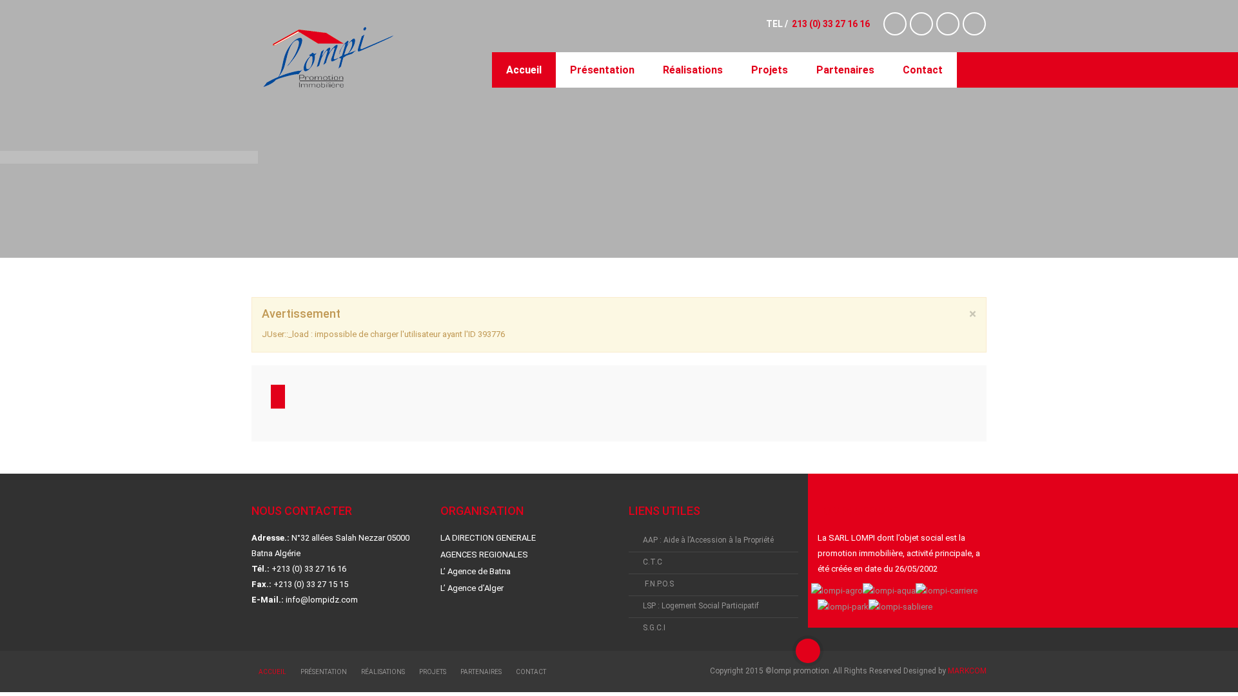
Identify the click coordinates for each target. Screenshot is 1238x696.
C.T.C (652, 561)
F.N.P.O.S (658, 583)
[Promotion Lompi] (327, 57)
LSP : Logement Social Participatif (701, 605)
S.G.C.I (654, 627)
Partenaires (845, 70)
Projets (769, 70)
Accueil (524, 70)
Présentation (602, 70)
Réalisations (693, 70)
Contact (923, 70)
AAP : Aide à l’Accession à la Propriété (708, 540)
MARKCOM (967, 670)
